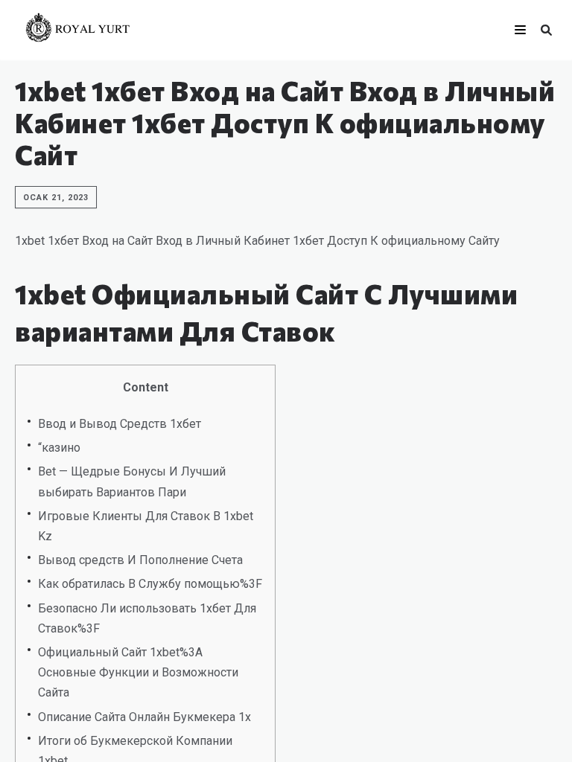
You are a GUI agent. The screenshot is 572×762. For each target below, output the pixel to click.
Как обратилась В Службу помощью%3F (150, 584)
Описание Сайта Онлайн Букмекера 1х (144, 717)
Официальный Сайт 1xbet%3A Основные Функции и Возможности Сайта (138, 672)
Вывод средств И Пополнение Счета (140, 560)
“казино (59, 448)
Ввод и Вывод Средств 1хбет (119, 424)
